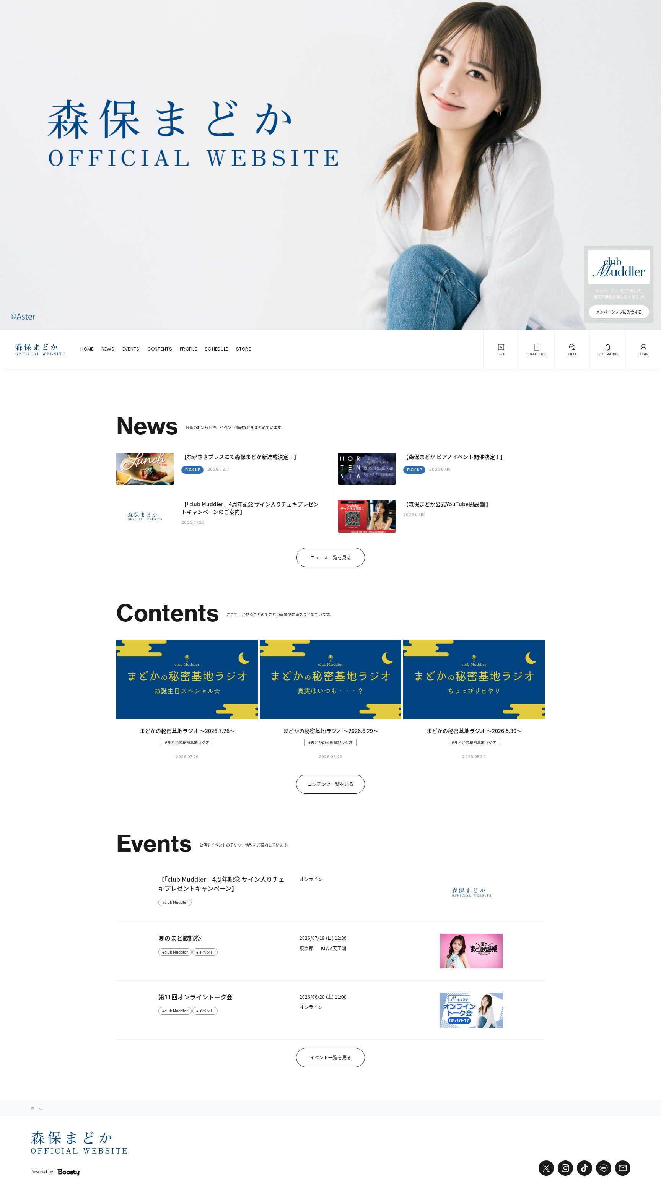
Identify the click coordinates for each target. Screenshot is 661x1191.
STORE (243, 349)
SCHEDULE (216, 349)
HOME (86, 349)
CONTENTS (159, 349)
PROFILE (188, 349)
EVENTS (131, 349)
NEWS (108, 349)
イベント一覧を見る (330, 1057)
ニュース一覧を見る (330, 557)
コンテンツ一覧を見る (330, 784)
